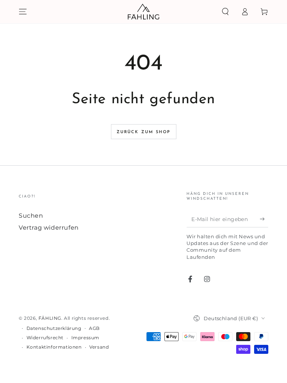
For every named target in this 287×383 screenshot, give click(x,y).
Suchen (31, 215)
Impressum (85, 337)
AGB (94, 328)
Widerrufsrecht (45, 337)
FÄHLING (49, 318)
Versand (99, 347)
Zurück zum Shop (144, 132)
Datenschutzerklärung (54, 328)
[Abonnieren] (264, 219)
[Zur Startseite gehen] (143, 11)
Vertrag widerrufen (49, 227)
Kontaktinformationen (54, 347)
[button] (225, 11)
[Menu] (23, 11)
